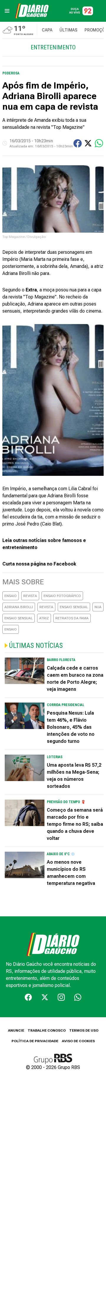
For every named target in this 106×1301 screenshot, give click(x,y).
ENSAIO (10, 596)
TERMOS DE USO (83, 1030)
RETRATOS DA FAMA (72, 618)
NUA (98, 607)
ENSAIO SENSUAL (74, 607)
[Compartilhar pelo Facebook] (77, 143)
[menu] (7, 10)
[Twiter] (44, 997)
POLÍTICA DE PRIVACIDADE (34, 1041)
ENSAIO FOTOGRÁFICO (62, 596)
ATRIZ (44, 618)
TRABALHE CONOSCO (47, 1030)
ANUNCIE (16, 1030)
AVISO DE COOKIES (78, 1041)
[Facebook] (28, 997)
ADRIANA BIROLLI (18, 607)
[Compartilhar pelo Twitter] (88, 143)
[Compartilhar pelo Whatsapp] (99, 143)
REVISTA (30, 596)
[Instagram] (61, 997)
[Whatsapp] (77, 997)
